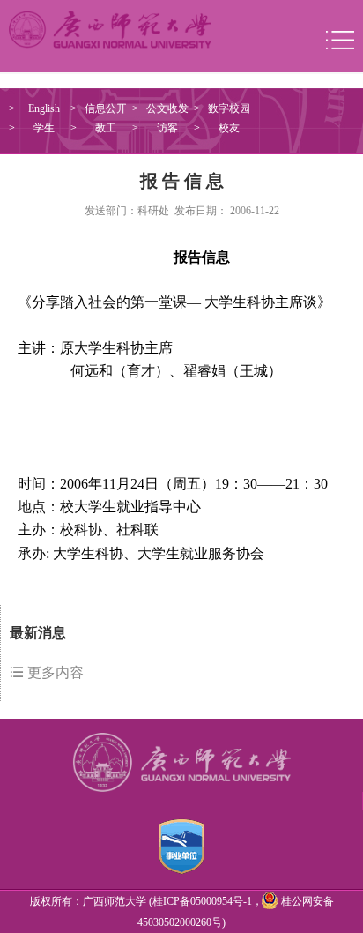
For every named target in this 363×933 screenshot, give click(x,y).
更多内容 (54, 672)
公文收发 (167, 108)
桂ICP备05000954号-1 (202, 901)
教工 (105, 128)
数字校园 (229, 108)
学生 (44, 128)
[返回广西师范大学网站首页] (110, 28)
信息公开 (106, 108)
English (44, 108)
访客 (167, 128)
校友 (229, 128)
